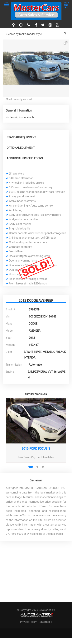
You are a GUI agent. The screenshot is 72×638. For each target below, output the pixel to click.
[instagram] (51, 25)
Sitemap (45, 621)
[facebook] (36, 25)
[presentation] (11, 434)
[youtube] (58, 25)
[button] (66, 43)
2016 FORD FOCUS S (36, 448)
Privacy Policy (28, 621)
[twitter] (43, 25)
